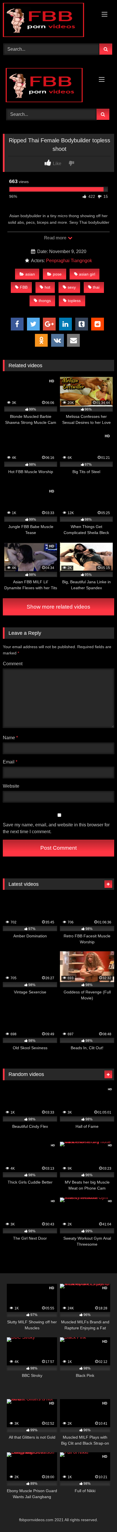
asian (30, 274)
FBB (24, 287)
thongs (45, 300)
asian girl (87, 274)
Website (11, 786)
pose (57, 274)
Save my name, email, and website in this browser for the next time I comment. (56, 828)
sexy (72, 287)
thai (96, 287)
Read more (55, 237)
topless (74, 300)
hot (47, 287)
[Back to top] (99, 1515)
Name (10, 737)
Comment (12, 663)
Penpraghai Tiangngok (69, 260)
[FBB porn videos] (48, 21)
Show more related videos (58, 607)
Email (10, 761)
